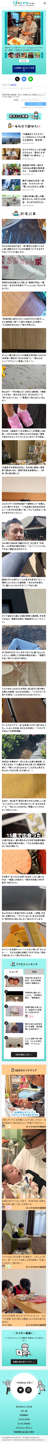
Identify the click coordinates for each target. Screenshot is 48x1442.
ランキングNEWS (24, 1423)
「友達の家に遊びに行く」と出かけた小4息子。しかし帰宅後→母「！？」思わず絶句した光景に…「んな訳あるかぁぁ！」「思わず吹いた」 (23, 321)
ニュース (13, 971)
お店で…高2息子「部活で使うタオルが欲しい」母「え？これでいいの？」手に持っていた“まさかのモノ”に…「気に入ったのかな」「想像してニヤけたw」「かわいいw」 (24, 805)
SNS (34, 971)
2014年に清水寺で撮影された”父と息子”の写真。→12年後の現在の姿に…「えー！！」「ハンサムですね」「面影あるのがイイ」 (24, 546)
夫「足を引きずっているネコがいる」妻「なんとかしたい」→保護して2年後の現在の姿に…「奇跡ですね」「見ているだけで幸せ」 (24, 655)
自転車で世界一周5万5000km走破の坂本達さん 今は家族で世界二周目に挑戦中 (34, 169)
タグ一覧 (24, 1411)
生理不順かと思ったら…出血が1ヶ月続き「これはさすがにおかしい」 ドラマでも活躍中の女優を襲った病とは (33, 1014)
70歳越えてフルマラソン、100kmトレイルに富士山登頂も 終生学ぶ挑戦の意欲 (33, 138)
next (42, 28)
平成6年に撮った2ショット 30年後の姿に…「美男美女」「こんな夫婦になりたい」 (33, 997)
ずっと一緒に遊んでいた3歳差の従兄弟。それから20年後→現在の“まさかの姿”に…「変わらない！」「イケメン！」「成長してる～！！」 (24, 358)
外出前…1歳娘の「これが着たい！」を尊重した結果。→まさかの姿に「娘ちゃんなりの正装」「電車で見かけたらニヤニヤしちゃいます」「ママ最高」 (23, 433)
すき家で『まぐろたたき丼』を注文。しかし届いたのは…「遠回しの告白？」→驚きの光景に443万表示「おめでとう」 (23, 879)
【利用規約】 (24, 1415)
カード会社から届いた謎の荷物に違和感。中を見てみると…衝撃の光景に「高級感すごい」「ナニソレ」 (24, 618)
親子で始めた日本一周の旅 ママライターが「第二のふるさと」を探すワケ (34, 185)
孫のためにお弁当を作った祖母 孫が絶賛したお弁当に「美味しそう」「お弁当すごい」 (33, 1029)
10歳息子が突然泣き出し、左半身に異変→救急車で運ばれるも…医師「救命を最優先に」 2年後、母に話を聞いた (23, 470)
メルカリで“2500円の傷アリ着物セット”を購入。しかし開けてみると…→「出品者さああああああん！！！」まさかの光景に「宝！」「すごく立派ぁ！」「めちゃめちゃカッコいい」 (24, 508)
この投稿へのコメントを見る (24, 69)
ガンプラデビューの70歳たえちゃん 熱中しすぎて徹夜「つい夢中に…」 (34, 152)
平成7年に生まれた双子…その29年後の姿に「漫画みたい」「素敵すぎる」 (33, 981)
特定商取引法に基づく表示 (24, 1432)
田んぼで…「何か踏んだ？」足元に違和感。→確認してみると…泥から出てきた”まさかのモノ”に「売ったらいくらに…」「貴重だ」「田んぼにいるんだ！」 (24, 396)
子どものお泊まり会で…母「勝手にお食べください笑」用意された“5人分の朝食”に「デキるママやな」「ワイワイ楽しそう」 (23, 249)
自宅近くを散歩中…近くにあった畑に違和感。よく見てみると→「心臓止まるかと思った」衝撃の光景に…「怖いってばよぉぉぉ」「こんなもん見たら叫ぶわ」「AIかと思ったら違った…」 (24, 766)
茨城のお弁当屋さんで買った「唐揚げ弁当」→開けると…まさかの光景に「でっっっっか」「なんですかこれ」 (23, 285)
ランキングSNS (24, 1419)
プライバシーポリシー (24, 1427)
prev (6, 28)
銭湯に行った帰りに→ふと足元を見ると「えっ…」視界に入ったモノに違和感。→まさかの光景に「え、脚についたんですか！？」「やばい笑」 (23, 582)
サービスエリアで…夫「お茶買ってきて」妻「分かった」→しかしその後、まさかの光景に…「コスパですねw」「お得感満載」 (24, 728)
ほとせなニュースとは (24, 1406)
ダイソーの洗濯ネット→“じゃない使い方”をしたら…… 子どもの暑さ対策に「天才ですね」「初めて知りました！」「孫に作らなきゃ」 (24, 952)
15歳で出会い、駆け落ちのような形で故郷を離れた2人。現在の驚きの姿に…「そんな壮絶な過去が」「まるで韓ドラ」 (24, 843)
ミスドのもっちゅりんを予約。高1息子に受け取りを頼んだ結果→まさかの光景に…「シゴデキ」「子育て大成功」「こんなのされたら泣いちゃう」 (24, 691)
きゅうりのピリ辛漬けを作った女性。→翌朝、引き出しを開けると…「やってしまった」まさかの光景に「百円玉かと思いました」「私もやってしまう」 (23, 916)
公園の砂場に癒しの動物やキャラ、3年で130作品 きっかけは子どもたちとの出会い (34, 200)
